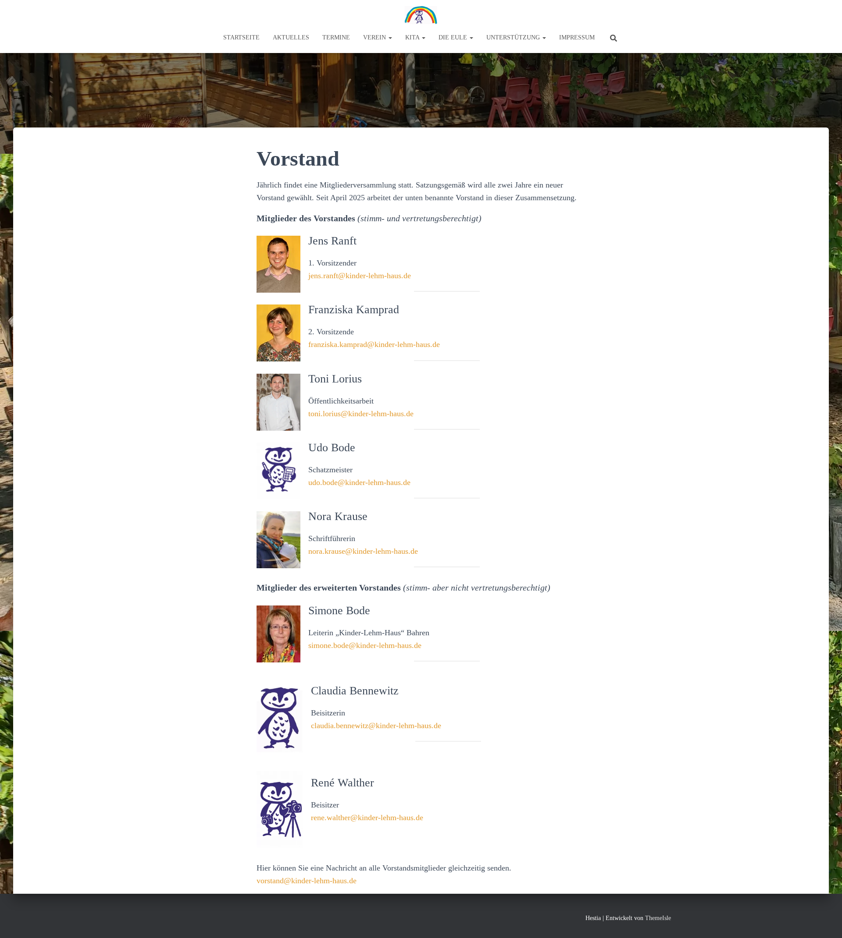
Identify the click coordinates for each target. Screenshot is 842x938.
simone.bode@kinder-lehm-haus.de (364, 645)
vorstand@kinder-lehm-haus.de (307, 880)
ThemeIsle (658, 918)
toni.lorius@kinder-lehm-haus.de (361, 413)
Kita (413, 37)
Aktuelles (291, 37)
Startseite (241, 37)
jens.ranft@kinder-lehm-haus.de (359, 275)
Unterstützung (514, 37)
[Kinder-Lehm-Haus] (421, 15)
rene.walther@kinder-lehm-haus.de (367, 817)
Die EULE (454, 37)
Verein (375, 37)
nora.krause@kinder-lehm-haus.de (363, 551)
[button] (390, 37)
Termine (336, 37)
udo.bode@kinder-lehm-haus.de (359, 482)
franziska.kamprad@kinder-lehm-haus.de (374, 344)
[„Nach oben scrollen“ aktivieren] (824, 920)
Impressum (577, 37)
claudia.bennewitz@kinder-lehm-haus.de (376, 725)
